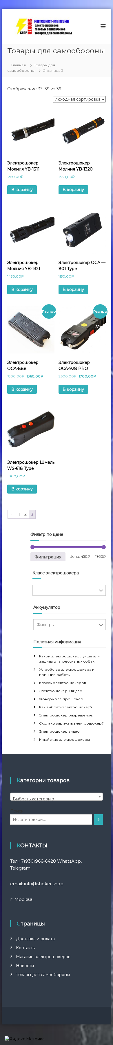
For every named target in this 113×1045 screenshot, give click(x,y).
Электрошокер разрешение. (66, 715)
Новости (25, 965)
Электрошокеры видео (60, 691)
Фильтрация (47, 557)
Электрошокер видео (59, 731)
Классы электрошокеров (62, 683)
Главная (18, 65)
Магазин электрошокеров (43, 956)
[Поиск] (98, 819)
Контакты (26, 947)
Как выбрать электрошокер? (65, 707)
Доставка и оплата (35, 938)
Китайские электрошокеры (64, 739)
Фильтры (69, 590)
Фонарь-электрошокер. (61, 699)
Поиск (16, 811)
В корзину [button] (22, 189)
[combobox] (56, 797)
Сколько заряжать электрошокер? (71, 723)
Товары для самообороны (43, 974)
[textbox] (56, 799)
